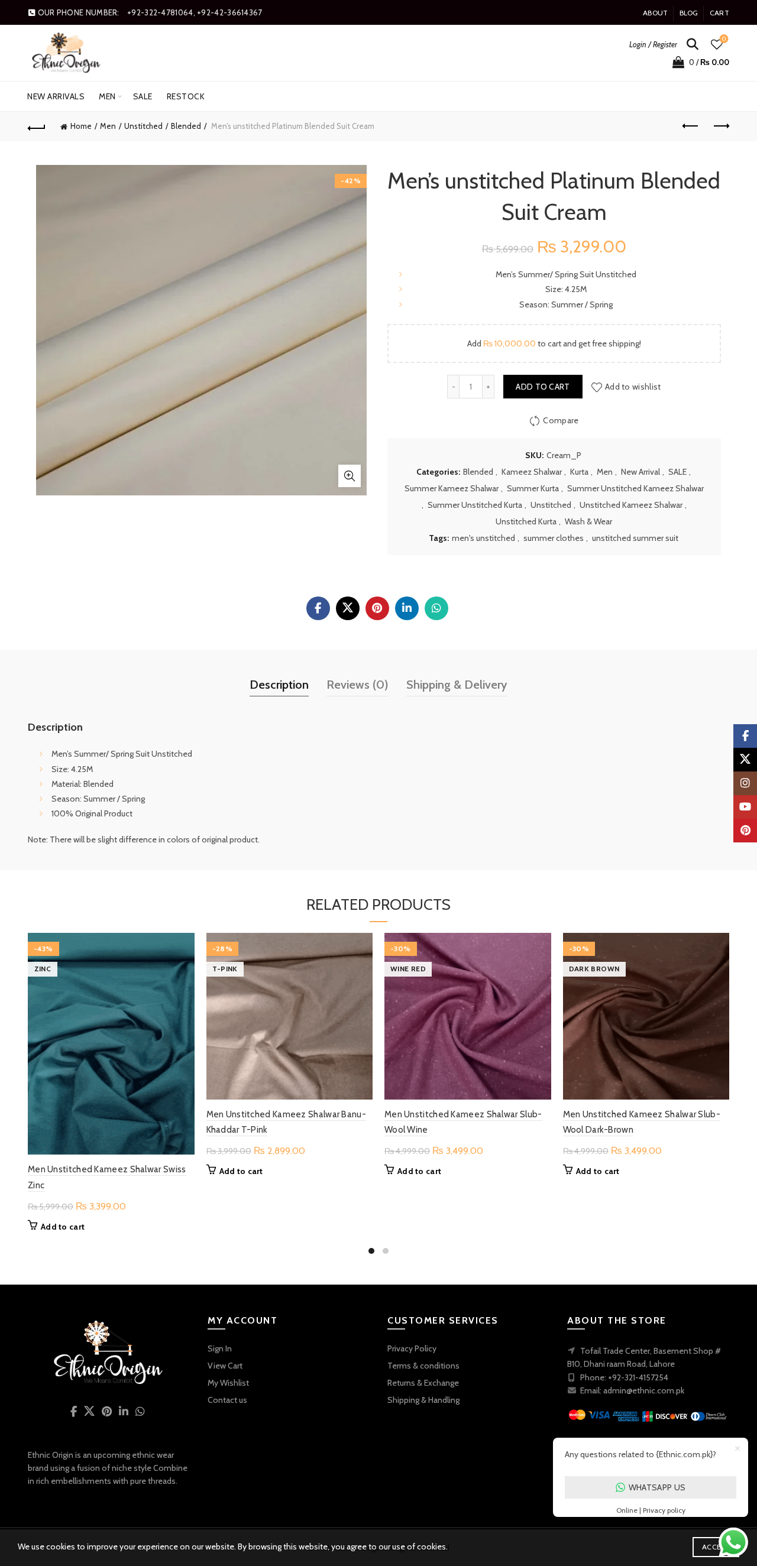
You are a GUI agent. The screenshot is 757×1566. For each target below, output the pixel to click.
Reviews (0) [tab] (357, 684)
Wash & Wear (588, 521)
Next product (720, 126)
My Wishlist (228, 1382)
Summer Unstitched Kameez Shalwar (635, 488)
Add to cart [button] (63, 1226)
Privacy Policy (411, 1348)
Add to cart (543, 386)
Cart (719, 12)
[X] (348, 608)
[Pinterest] (377, 608)
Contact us (227, 1400)
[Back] (36, 126)
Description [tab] (279, 684)
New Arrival (640, 471)
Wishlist (724, 39)
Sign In (220, 1348)
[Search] (692, 44)
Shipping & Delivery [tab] (456, 684)
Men (107, 96)
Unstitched (143, 126)
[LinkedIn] (407, 608)
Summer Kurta (533, 488)
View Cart (225, 1365)
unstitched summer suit (635, 538)
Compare (560, 420)
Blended (186, 126)
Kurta (579, 471)
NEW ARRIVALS (56, 96)
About (655, 12)
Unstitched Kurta (526, 521)
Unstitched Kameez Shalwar (631, 505)
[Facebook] (318, 608)
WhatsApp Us (657, 1487)
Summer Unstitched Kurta (475, 505)
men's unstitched (483, 538)
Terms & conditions (423, 1365)
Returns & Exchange (423, 1382)
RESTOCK (186, 96)
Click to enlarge (349, 476)
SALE (143, 96)
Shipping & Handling (423, 1400)
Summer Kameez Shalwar (452, 488)
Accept (716, 1546)
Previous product (691, 126)
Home (81, 126)
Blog (689, 12)
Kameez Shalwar (532, 471)
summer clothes (553, 538)
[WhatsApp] (436, 608)
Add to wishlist (633, 386)
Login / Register (653, 44)
